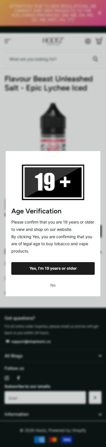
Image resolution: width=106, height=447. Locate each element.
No (53, 284)
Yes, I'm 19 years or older (53, 268)
